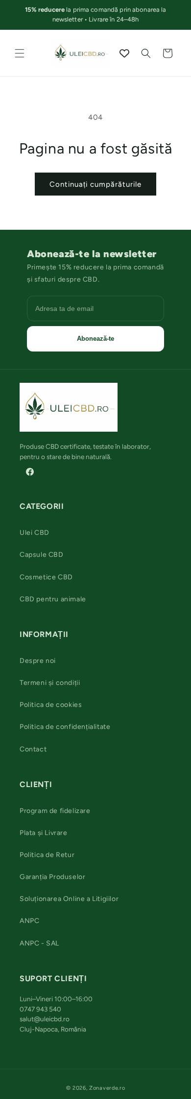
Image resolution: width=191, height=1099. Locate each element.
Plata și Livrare (44, 833)
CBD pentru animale (53, 599)
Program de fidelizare (55, 811)
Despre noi (38, 661)
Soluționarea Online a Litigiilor (69, 899)
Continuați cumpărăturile (95, 184)
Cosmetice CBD (46, 577)
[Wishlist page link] (124, 53)
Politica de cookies (51, 705)
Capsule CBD (42, 554)
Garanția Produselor (52, 877)
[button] (19, 53)
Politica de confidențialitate (65, 727)
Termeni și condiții (50, 683)
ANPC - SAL (39, 943)
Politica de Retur (47, 855)
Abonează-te (95, 338)
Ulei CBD (34, 532)
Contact (33, 749)
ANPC (29, 921)
